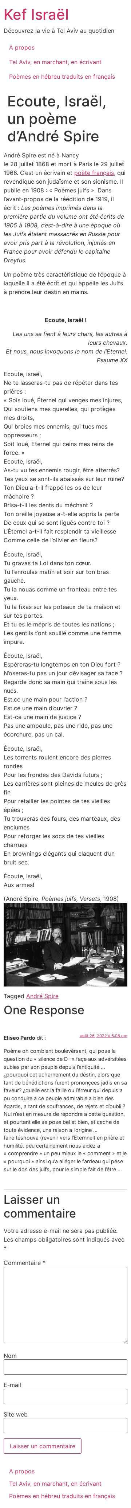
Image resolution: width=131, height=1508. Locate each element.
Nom (10, 1356)
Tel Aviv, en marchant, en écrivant (55, 62)
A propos (22, 47)
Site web (16, 1414)
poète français (94, 172)
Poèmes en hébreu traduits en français (62, 76)
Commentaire (24, 1263)
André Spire (42, 996)
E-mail (12, 1385)
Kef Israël (36, 14)
